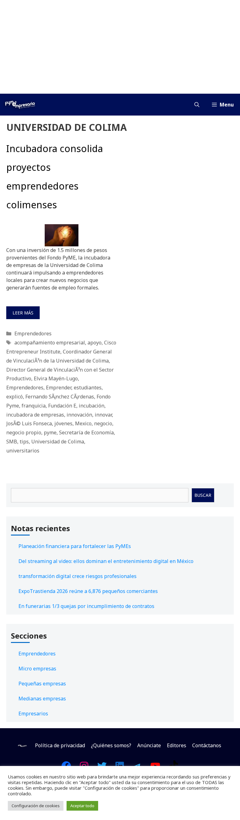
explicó (14, 396)
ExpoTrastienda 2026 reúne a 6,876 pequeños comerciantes (88, 591)
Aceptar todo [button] (82, 805)
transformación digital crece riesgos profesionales (77, 576)
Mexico (83, 423)
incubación (91, 405)
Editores (176, 745)
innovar (103, 414)
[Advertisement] (120, 47)
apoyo (95, 342)
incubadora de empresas (35, 414)
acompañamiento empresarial (49, 342)
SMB (11, 441)
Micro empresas (37, 668)
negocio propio (23, 432)
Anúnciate (149, 745)
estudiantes (88, 387)
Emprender (58, 387)
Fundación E (62, 405)
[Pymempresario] (20, 105)
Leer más (22, 313)
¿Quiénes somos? (111, 745)
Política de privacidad (60, 745)
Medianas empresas (42, 698)
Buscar (202, 495)
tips (24, 441)
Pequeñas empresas (42, 683)
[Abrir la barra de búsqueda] (197, 105)
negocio (103, 423)
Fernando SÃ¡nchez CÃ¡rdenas (59, 396)
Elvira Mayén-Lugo (56, 378)
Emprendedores (33, 333)
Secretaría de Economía (86, 432)
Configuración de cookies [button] (36, 805)
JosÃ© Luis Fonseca (29, 423)
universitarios (22, 450)
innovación (79, 414)
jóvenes (63, 423)
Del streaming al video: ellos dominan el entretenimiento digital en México (105, 561)
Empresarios (33, 713)
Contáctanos (206, 745)
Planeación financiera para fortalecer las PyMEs (74, 546)
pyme (50, 432)
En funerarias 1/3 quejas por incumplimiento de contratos (86, 606)
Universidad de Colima (57, 441)
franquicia (34, 405)
